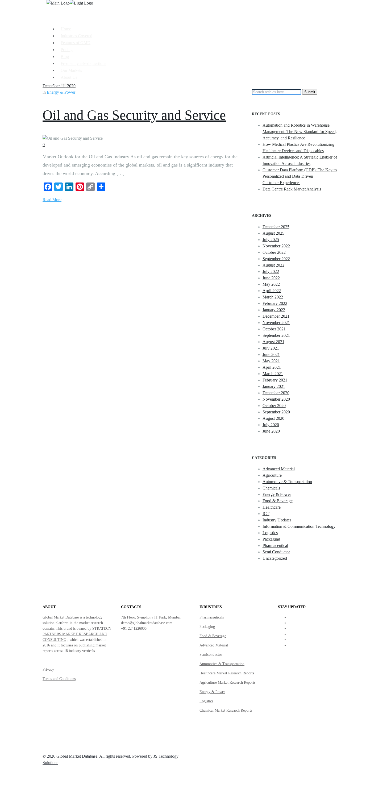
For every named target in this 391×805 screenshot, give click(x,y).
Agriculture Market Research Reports (227, 682)
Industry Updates (277, 520)
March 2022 (273, 297)
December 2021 (276, 316)
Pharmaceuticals (211, 617)
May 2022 (271, 284)
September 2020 (276, 412)
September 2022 (276, 258)
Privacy (48, 669)
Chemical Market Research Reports (225, 710)
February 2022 (275, 303)
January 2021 (274, 386)
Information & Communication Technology (299, 526)
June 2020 (271, 431)
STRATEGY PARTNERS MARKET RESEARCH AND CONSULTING (77, 634)
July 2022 (271, 271)
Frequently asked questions (83, 63)
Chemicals (271, 488)
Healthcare (272, 507)
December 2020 (276, 393)
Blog (65, 56)
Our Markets (71, 70)
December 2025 (276, 227)
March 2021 (273, 373)
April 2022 (272, 290)
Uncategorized (275, 558)
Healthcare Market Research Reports (226, 673)
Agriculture (272, 475)
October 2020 (274, 405)
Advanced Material (279, 469)
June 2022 (271, 278)
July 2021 (271, 348)
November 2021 (276, 322)
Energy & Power (61, 92)
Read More (52, 199)
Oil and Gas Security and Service (134, 115)
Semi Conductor (276, 552)
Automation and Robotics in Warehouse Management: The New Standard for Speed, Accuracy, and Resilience (300, 131)
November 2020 (276, 399)
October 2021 (274, 329)
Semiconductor (210, 655)
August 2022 (273, 265)
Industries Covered (76, 36)
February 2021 (275, 380)
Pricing (67, 49)
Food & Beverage (278, 501)
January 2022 (274, 310)
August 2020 (273, 418)
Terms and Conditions (59, 679)
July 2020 (271, 424)
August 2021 (273, 341)
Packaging (271, 539)
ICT (266, 513)
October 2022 (274, 252)
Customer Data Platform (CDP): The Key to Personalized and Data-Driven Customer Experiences (300, 176)
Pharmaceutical (275, 545)
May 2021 (271, 361)
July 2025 (271, 239)
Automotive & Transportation (287, 481)
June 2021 (271, 354)
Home (66, 29)
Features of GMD (75, 42)
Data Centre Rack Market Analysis (292, 189)
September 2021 (276, 335)
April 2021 (272, 367)
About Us (69, 77)
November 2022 (276, 246)
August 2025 (273, 233)
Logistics (270, 532)
